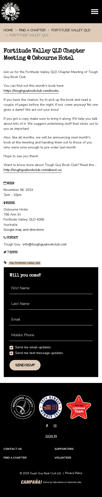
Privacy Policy (73, 473)
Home (8, 30)
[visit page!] (47, 426)
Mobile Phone (22, 335)
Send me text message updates (39, 353)
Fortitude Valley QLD (70, 30)
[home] (10, 11)
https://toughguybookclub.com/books (31, 90)
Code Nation (58, 482)
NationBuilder (74, 482)
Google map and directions (24, 229)
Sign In (51, 436)
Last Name (20, 303)
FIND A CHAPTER (15, 458)
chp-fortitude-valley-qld (24, 263)
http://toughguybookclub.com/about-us (33, 170)
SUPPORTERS (64, 449)
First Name (20, 288)
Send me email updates (33, 347)
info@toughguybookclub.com (45, 244)
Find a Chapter (32, 30)
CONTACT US (13, 449)
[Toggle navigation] (94, 11)
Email (15, 319)
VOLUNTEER (63, 458)
